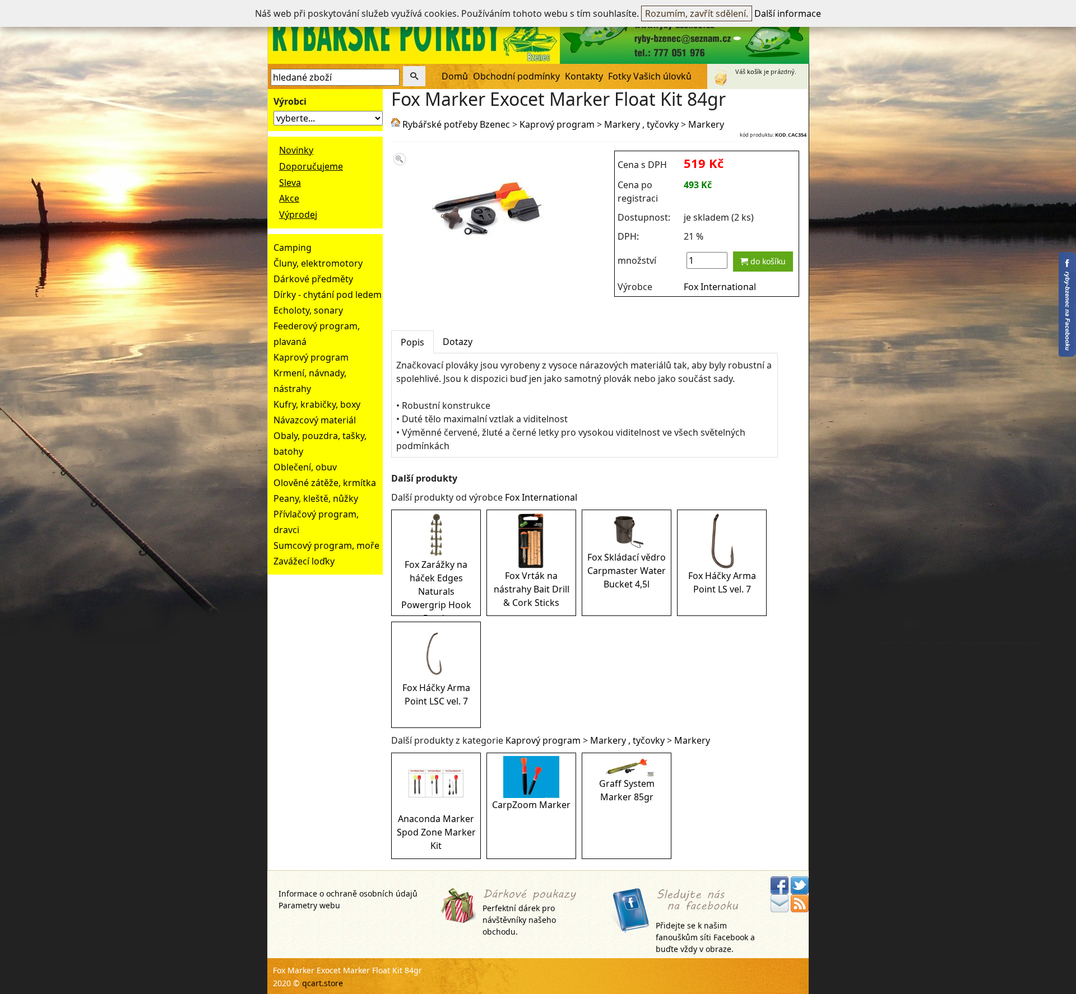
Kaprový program (311, 357)
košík (754, 71)
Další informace (787, 13)
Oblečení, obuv (305, 467)
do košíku (767, 261)
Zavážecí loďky (304, 561)
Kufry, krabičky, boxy (316, 404)
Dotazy (457, 341)
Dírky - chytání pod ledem (327, 294)
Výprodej (298, 214)
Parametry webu (309, 905)
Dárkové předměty (313, 279)
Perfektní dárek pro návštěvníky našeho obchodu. (519, 919)
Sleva (290, 182)
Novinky (296, 150)
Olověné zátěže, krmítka (324, 483)
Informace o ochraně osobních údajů (348, 893)
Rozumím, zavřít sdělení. (696, 13)
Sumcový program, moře (326, 545)
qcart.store (322, 983)
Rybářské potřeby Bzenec (456, 124)
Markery (706, 124)
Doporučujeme (311, 166)
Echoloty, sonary (308, 310)
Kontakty (584, 76)
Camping (292, 247)
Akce (289, 198)
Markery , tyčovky (641, 124)
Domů (455, 76)
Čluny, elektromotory (318, 263)
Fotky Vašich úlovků (650, 76)
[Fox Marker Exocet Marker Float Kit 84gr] (488, 256)
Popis (412, 342)
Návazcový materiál (314, 420)
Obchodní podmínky (516, 76)
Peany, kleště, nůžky (315, 498)
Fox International (720, 287)
